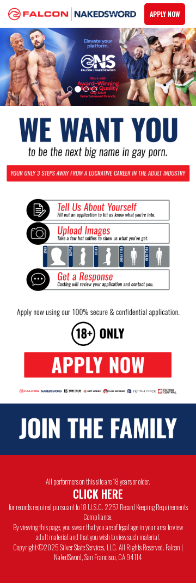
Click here (98, 494)
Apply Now (165, 13)
